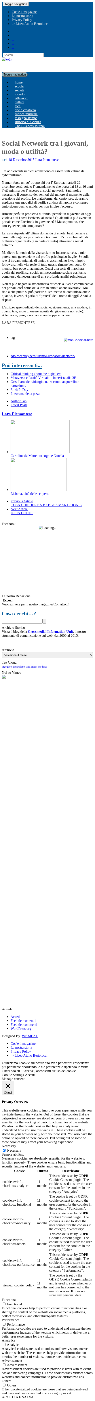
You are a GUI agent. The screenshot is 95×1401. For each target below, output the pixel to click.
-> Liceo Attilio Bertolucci (30, 24)
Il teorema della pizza (25, 393)
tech (18, 106)
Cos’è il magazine (24, 12)
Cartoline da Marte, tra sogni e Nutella (37, 456)
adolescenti (18, 356)
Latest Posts (19, 405)
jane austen (31, 666)
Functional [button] (9, 1300)
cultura (19, 102)
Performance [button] (10, 1320)
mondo (20, 94)
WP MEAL (30, 1036)
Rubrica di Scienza (28, 122)
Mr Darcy (42, 666)
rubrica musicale (26, 114)
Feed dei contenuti (23, 1020)
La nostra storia (22, 16)
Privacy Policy (22, 20)
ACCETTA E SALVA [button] (18, 1397)
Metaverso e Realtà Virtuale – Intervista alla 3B (43, 378)
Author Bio (19, 401)
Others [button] (6, 1381)
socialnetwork (65, 356)
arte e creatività (25, 110)
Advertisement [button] (12, 1360)
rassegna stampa (26, 118)
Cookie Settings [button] (13, 1075)
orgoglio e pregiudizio (13, 666)
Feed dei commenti (24, 1024)
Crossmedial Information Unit (50, 631)
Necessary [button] (9, 1146)
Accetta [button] (30, 1075)
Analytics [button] (8, 1340)
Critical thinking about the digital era (36, 374)
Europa (51, 356)
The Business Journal (30, 126)
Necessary (14, 1150)
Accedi (16, 1017)
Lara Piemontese (47, 159)
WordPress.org (21, 1028)
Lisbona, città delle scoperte (30, 493)
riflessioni (21, 98)
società (19, 90)
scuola (19, 86)
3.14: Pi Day (19, 390)
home (19, 82)
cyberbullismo (36, 356)
